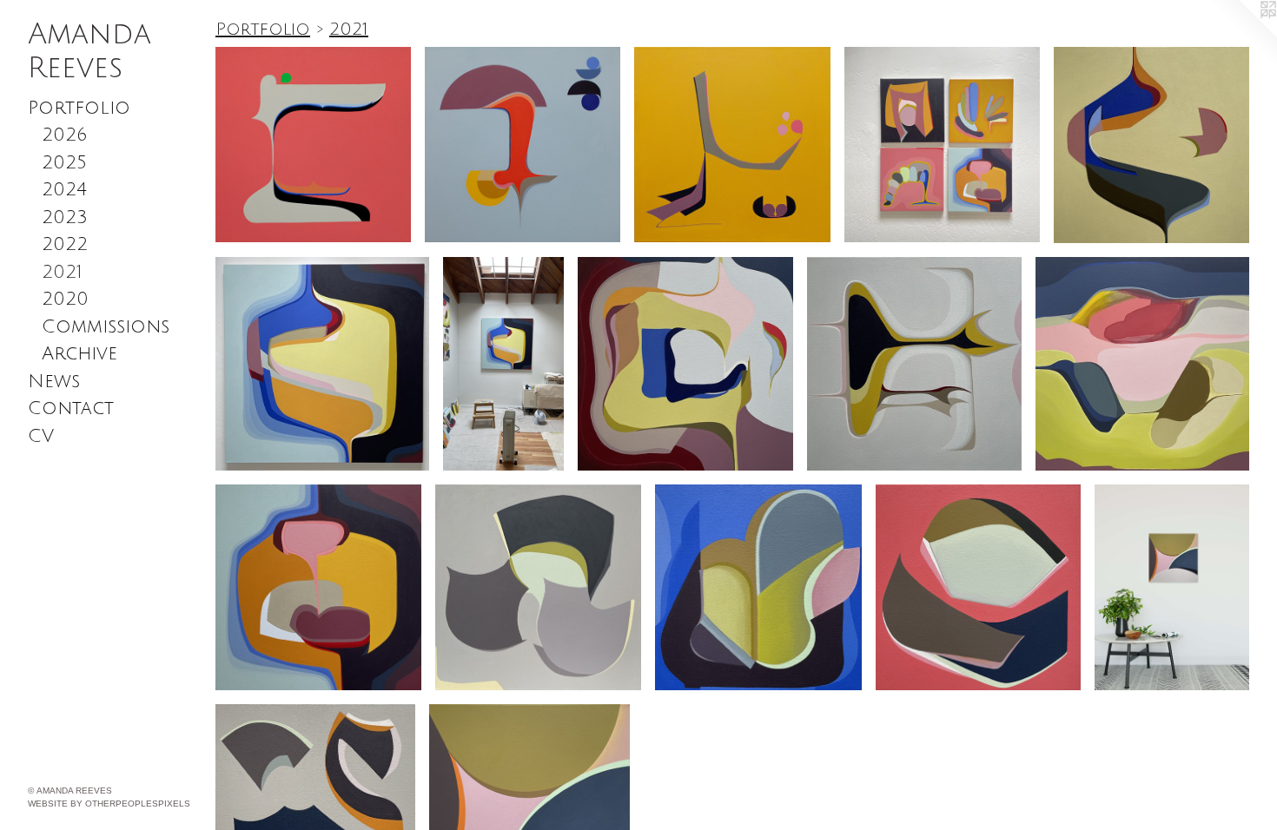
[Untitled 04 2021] (318, 587)
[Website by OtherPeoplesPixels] (1242, 34)
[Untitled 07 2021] (914, 364)
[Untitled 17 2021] (522, 144)
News (54, 382)
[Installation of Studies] (942, 144)
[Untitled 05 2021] (1151, 145)
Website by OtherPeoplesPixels (109, 803)
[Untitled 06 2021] (322, 364)
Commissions (105, 327)
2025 (64, 163)
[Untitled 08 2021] (685, 364)
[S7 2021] (758, 587)
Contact (71, 408)
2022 (65, 244)
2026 (64, 135)
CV (41, 436)
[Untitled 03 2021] (1142, 364)
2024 (64, 190)
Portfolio (79, 108)
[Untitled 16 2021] (732, 144)
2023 (65, 217)
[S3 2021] (979, 587)
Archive (79, 354)
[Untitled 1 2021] (538, 587)
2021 (62, 272)
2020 (65, 299)
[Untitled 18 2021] (313, 144)
